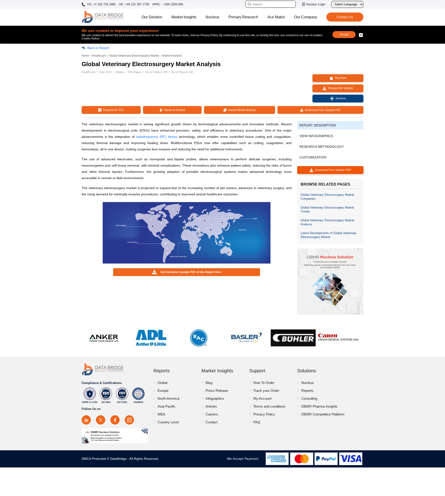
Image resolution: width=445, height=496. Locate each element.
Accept (344, 34)
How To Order (263, 383)
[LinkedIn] (86, 420)
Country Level (168, 422)
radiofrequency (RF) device (156, 136)
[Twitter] (100, 420)
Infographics (215, 398)
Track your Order (266, 391)
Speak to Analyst (174, 110)
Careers (212, 414)
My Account (262, 398)
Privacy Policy (264, 414)
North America (168, 398)
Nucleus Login (315, 4)
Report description (317, 125)
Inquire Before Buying (241, 110)
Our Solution (152, 17)
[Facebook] (115, 420)
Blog (209, 383)
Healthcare (99, 55)
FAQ (256, 422)
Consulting (309, 398)
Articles (211, 406)
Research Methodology (321, 146)
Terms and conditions (269, 406)
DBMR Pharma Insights (319, 406)
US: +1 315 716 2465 (101, 4)
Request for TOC (113, 110)
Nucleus (212, 17)
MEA (161, 414)
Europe (163, 391)
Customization (312, 157)
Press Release (217, 391)
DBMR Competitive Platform (322, 414)
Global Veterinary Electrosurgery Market (134, 55)
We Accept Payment (244, 459)
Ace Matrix (276, 17)
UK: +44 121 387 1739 (134, 4)
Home (85, 55)
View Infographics (316, 136)
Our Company (305, 17)
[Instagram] (129, 420)
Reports (307, 391)
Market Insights (184, 17)
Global (162, 383)
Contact (211, 422)
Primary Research (243, 17)
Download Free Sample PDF (322, 110)
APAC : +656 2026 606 (167, 4)
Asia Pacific (166, 406)
